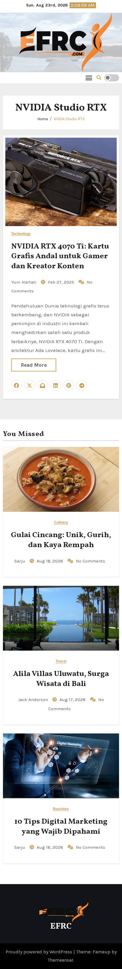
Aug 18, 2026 (50, 561)
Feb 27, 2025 (61, 282)
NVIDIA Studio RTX (69, 119)
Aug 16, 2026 (50, 847)
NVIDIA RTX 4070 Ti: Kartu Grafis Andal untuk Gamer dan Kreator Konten (60, 256)
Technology (21, 234)
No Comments (90, 561)
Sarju (20, 561)
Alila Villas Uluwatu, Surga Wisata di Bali (61, 679)
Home (43, 119)
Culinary (61, 522)
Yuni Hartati (24, 282)
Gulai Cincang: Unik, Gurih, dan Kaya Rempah (61, 540)
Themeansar (60, 960)
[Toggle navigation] (89, 78)
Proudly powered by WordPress (39, 952)
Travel (61, 661)
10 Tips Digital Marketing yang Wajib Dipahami (61, 826)
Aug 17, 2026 (73, 699)
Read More (34, 365)
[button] (99, 77)
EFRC (61, 926)
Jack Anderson (33, 699)
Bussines (61, 809)
